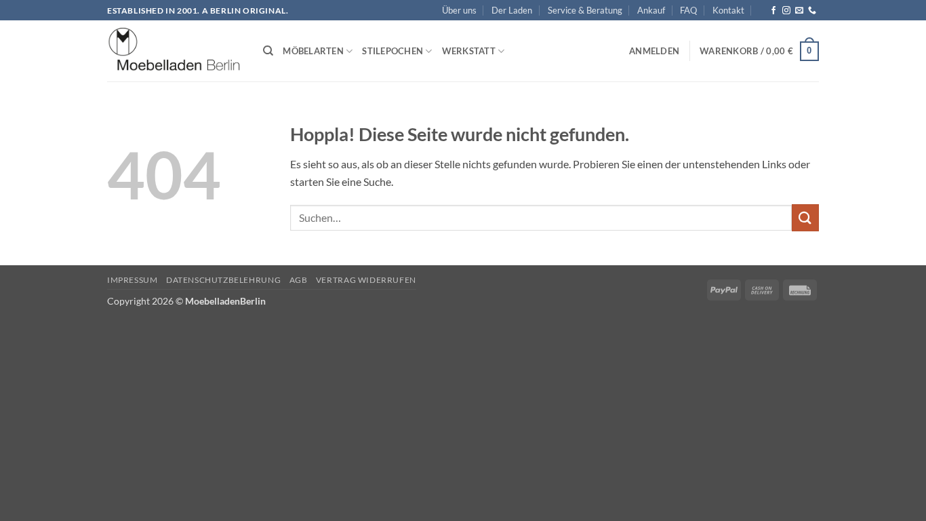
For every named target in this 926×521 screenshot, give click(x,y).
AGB (298, 280)
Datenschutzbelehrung (223, 280)
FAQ (688, 10)
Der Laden (511, 10)
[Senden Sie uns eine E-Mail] (799, 11)
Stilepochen (392, 50)
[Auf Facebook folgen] (773, 11)
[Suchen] (268, 51)
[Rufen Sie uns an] (812, 11)
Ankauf (651, 10)
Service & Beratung (585, 10)
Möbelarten (313, 50)
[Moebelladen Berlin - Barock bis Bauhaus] (175, 51)
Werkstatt (469, 50)
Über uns (459, 10)
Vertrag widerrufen (366, 280)
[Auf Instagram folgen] (786, 11)
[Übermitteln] (805, 217)
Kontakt (728, 10)
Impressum (132, 280)
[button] (654, 50)
